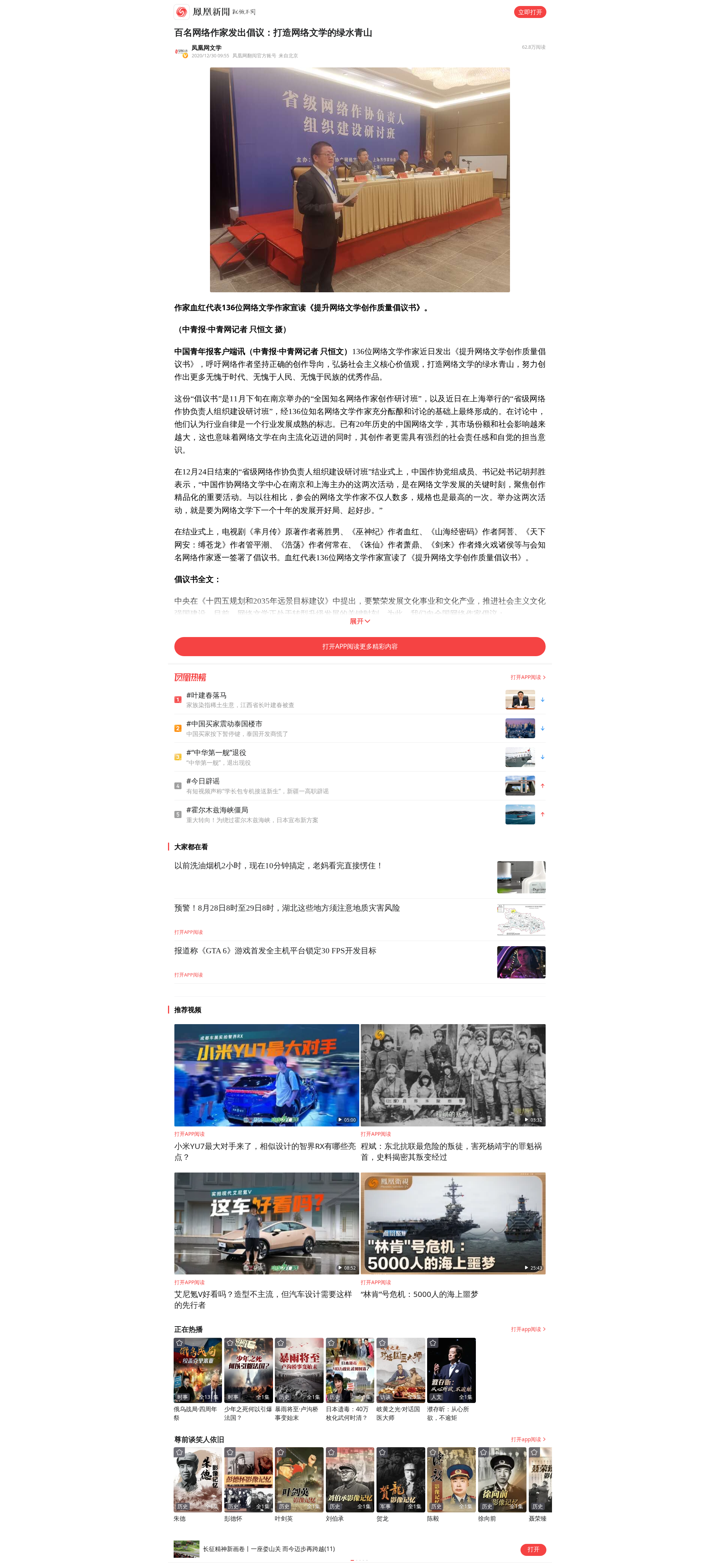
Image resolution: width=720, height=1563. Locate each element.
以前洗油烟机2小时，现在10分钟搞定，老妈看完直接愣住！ (279, 866)
